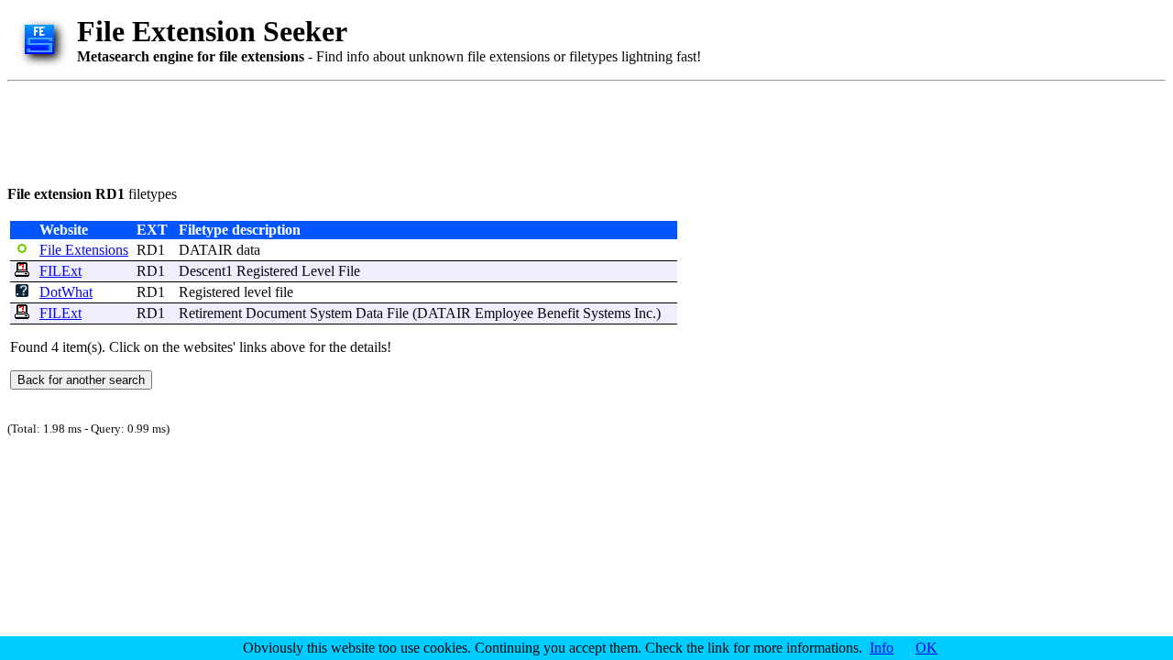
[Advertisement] (340, 130)
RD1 (151, 250)
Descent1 (206, 271)
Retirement (210, 313)
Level (317, 271)
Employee (504, 313)
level (257, 292)
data (248, 250)
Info (881, 647)
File (349, 271)
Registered (267, 271)
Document (276, 313)
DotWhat (66, 292)
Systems (606, 313)
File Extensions (83, 250)
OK (926, 647)
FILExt (60, 271)
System (331, 313)
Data (369, 313)
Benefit (558, 313)
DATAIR (206, 250)
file (284, 292)
